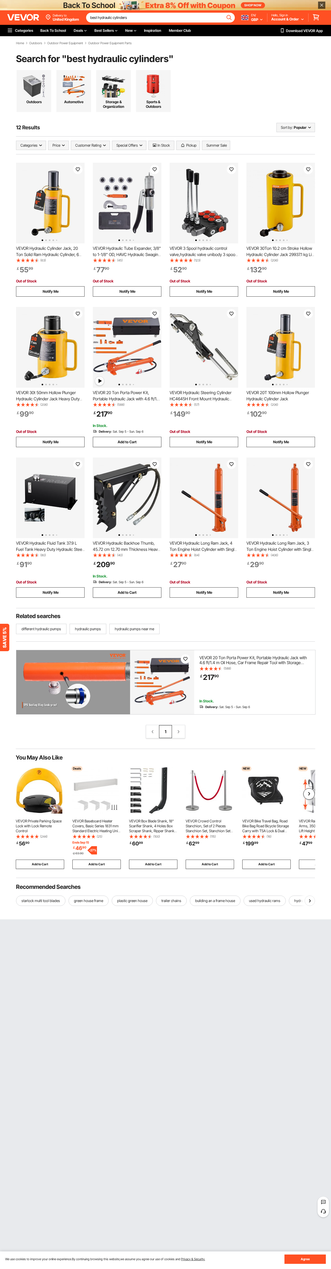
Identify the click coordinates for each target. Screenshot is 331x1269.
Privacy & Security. (193, 1259)
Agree (305, 1259)
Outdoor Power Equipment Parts (110, 43)
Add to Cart (127, 442)
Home (20, 43)
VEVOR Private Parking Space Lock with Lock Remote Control (39, 826)
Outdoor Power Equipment (65, 43)
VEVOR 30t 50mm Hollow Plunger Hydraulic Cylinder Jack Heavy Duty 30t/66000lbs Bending (48, 399)
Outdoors (35, 43)
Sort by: (287, 127)
